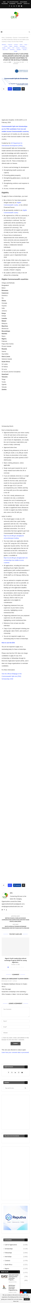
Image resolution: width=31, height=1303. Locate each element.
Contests (19, 3)
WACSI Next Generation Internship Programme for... (13, 1288)
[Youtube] (19, 6)
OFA (10, 62)
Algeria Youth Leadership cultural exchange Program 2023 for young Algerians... (15, 960)
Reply (28, 978)
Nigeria (16, 1268)
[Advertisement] (16, 24)
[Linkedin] (14, 6)
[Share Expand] (23, 89)
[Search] (29, 32)
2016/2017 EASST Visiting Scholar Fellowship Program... (14, 1277)
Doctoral (15, 37)
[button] (3, 952)
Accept (27, 1299)
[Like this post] (10, 89)
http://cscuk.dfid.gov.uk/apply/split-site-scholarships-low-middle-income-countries (16, 560)
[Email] (21, 6)
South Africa (16, 1264)
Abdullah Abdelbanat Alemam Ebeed (15, 978)
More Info (15, 1301)
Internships (12, 3)
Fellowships (5, 3)
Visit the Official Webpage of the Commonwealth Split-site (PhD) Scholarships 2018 (12, 676)
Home (4, 1)
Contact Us (26, 3)
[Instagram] (16, 6)
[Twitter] (11, 6)
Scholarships (23, 1)
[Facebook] (9, 6)
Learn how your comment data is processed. (15, 1052)
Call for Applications (12, 1)
